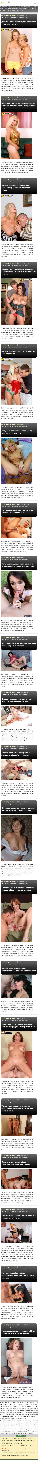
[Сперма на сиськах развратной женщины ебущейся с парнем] (17, 770)
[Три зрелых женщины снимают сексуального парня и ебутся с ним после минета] (17, 1126)
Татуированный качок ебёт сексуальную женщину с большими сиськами (17, 1276)
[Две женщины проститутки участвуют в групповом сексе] (17, 52)
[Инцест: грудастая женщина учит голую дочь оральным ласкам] (17, 717)
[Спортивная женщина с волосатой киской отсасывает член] (17, 528)
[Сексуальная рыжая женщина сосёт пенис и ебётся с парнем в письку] (17, 919)
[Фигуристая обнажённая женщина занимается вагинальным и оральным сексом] (17, 303)
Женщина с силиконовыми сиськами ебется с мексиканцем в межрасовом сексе (18, 106)
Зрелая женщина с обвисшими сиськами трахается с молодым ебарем (15, 188)
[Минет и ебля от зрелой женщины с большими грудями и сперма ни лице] (17, 1055)
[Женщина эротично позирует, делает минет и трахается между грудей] (17, 839)
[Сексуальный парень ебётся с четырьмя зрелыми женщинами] (17, 1180)
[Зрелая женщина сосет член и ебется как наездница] (17, 382)
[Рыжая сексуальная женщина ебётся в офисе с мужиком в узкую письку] (17, 1362)
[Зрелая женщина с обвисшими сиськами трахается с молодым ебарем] (17, 219)
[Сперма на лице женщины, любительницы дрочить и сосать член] (17, 988)
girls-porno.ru (6, 1448)
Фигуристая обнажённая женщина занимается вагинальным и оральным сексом (18, 272)
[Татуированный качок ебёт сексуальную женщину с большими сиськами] (17, 1293)
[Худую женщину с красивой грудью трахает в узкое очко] (17, 462)
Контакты (21, 1436)
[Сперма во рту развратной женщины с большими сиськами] (17, 1233)
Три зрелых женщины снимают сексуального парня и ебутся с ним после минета (17, 1108)
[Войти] (9, 3)
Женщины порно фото (12, 15)
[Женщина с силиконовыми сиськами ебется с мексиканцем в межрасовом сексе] (17, 136)
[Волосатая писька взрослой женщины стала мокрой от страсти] (17, 661)
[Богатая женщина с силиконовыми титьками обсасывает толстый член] (17, 595)
